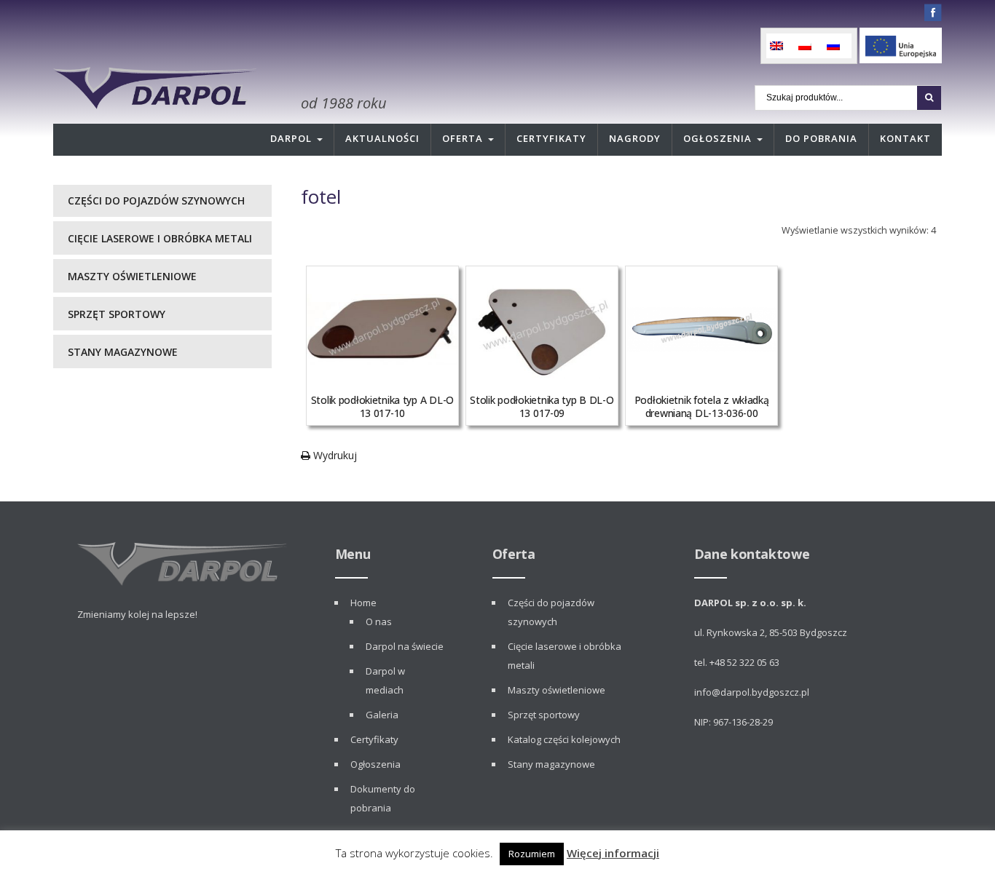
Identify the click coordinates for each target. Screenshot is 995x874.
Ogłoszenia (717, 138)
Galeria (382, 714)
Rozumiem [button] (531, 853)
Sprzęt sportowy (116, 314)
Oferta (462, 138)
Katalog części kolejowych (564, 739)
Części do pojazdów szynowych (156, 200)
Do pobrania (821, 138)
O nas (379, 621)
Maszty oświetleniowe (132, 276)
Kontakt (905, 138)
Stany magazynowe (123, 352)
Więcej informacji (613, 853)
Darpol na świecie (405, 646)
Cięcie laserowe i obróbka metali (160, 238)
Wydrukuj (333, 455)
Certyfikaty (551, 138)
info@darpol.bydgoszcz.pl (751, 692)
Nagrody (635, 138)
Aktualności (382, 138)
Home (363, 602)
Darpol (291, 138)
